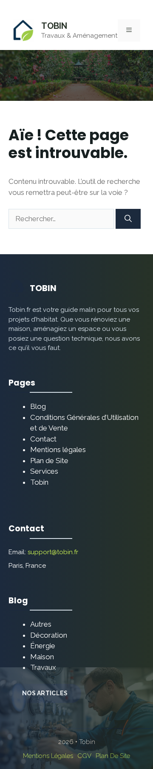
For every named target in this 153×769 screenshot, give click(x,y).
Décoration (48, 635)
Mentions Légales (48, 756)
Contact (43, 439)
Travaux (43, 667)
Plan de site (113, 756)
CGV (84, 756)
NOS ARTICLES (45, 693)
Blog (38, 406)
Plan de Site (49, 460)
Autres (40, 624)
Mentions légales (58, 449)
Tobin (54, 26)
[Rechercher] (128, 219)
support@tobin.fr (53, 552)
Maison (42, 656)
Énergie (42, 645)
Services (44, 471)
